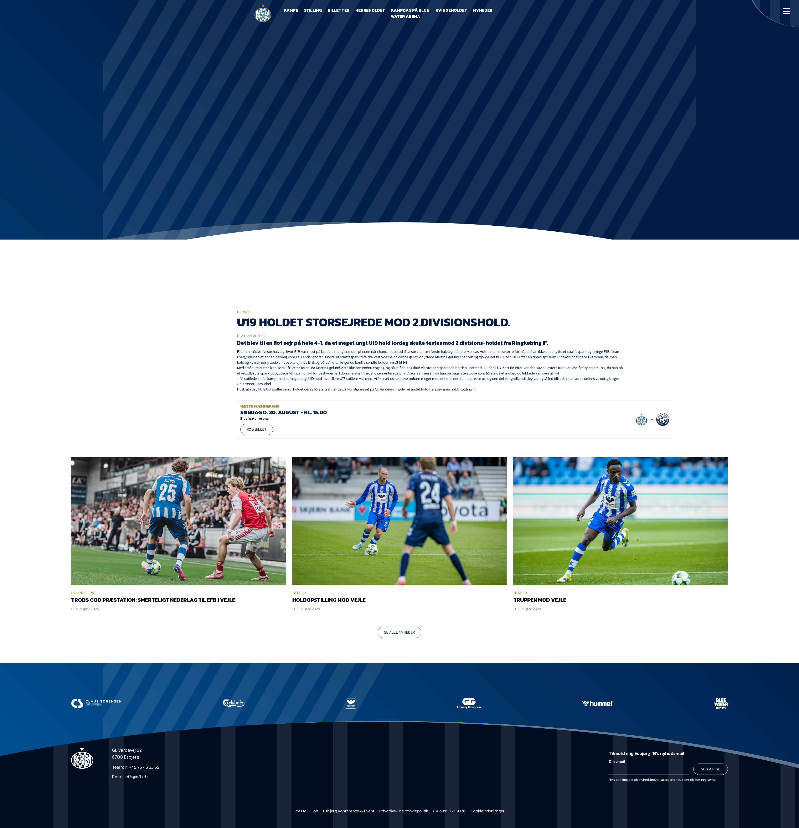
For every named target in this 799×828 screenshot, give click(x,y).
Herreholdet (370, 10)
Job (314, 811)
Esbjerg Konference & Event (348, 811)
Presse (300, 811)
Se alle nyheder (399, 632)
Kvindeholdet (451, 10)
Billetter (339, 10)
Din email (617, 761)
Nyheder (483, 10)
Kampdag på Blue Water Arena (410, 13)
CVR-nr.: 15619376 (449, 811)
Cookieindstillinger (488, 811)
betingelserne (705, 779)
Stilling (313, 10)
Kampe (291, 10)
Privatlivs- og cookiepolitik (403, 811)
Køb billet (257, 429)
